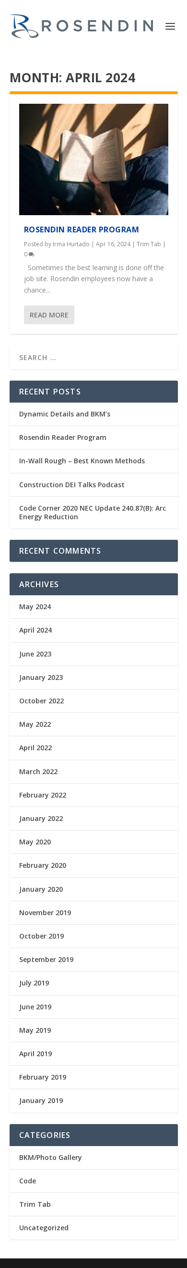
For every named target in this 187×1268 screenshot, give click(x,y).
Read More (49, 314)
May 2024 (35, 606)
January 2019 (41, 1100)
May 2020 (35, 841)
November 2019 (45, 912)
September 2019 (46, 959)
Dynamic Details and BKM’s (64, 413)
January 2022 (41, 818)
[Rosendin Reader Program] (93, 159)
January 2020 (41, 889)
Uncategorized (44, 1227)
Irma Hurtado (71, 244)
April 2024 (35, 629)
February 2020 (42, 865)
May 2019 (35, 1030)
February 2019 (42, 1077)
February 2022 (42, 794)
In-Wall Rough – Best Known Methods (82, 460)
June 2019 (35, 1006)
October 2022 (41, 700)
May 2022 (35, 724)
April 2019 (35, 1053)
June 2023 (35, 653)
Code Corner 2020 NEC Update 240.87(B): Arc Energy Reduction (92, 512)
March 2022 (38, 771)
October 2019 (41, 935)
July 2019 (34, 982)
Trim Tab (149, 244)
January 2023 (41, 677)
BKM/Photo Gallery (50, 1157)
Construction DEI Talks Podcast (72, 484)
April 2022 (35, 747)
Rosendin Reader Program (82, 229)
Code (27, 1180)
